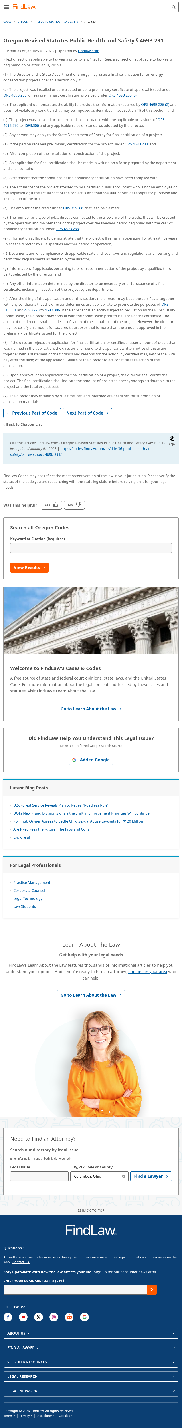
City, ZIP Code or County (91, 1167)
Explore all (22, 837)
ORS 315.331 (73, 208)
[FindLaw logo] (26, 7)
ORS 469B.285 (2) (155, 104)
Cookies (64, 1416)
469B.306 (31, 125)
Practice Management (31, 882)
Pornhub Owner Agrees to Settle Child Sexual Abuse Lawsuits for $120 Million (78, 821)
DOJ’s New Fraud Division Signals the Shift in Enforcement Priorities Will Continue (81, 813)
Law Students (24, 906)
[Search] (174, 7)
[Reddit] (69, 1317)
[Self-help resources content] (173, 1362)
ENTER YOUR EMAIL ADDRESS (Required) (34, 1281)
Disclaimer (44, 1416)
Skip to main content (91, 5)
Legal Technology (27, 898)
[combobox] (39, 1176)
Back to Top (93, 1210)
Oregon (23, 21)
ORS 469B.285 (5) (123, 95)
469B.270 (32, 310)
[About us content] (173, 1333)
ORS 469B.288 (14, 95)
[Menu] (6, 6)
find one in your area (147, 971)
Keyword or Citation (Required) (37, 538)
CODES (7, 21)
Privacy (24, 1416)
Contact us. (21, 1262)
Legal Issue (20, 1167)
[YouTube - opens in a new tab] (23, 1317)
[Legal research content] (173, 1376)
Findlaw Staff (88, 50)
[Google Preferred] (84, 1317)
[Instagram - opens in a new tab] (53, 1317)
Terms (8, 1416)
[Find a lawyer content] (173, 1348)
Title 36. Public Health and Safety (56, 21)
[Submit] (152, 1290)
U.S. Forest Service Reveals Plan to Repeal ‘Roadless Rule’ (60, 805)
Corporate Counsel (29, 890)
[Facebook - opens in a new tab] (8, 1317)
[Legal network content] (173, 1391)
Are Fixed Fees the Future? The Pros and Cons (51, 829)
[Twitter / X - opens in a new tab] (38, 1317)
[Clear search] (124, 1176)
